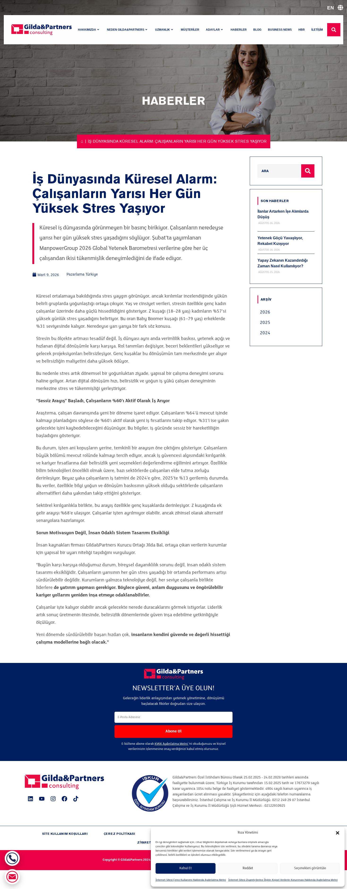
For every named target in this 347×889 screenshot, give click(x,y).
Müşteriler (190, 29)
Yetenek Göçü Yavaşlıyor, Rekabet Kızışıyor (280, 241)
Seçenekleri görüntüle (310, 868)
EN (330, 7)
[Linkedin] (30, 798)
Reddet (248, 868)
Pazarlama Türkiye (82, 275)
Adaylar (213, 29)
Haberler (239, 29)
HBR (301, 29)
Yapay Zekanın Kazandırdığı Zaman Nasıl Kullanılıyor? (283, 263)
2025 (265, 322)
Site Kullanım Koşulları (65, 834)
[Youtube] (41, 798)
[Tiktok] (75, 798)
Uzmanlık (162, 29)
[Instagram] (53, 798)
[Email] (12, 876)
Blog (257, 29)
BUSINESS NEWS (280, 29)
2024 (265, 333)
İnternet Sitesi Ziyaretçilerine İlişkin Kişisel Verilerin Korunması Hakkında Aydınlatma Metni (283, 880)
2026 (265, 312)
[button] (337, 833)
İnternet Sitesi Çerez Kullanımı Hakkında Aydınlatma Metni (191, 880)
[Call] (12, 858)
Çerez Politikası (119, 834)
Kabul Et (185, 868)
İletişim (317, 29)
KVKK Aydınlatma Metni (172, 744)
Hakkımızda (87, 29)
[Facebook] (64, 798)
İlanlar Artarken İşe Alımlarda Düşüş (283, 214)
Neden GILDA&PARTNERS (125, 29)
